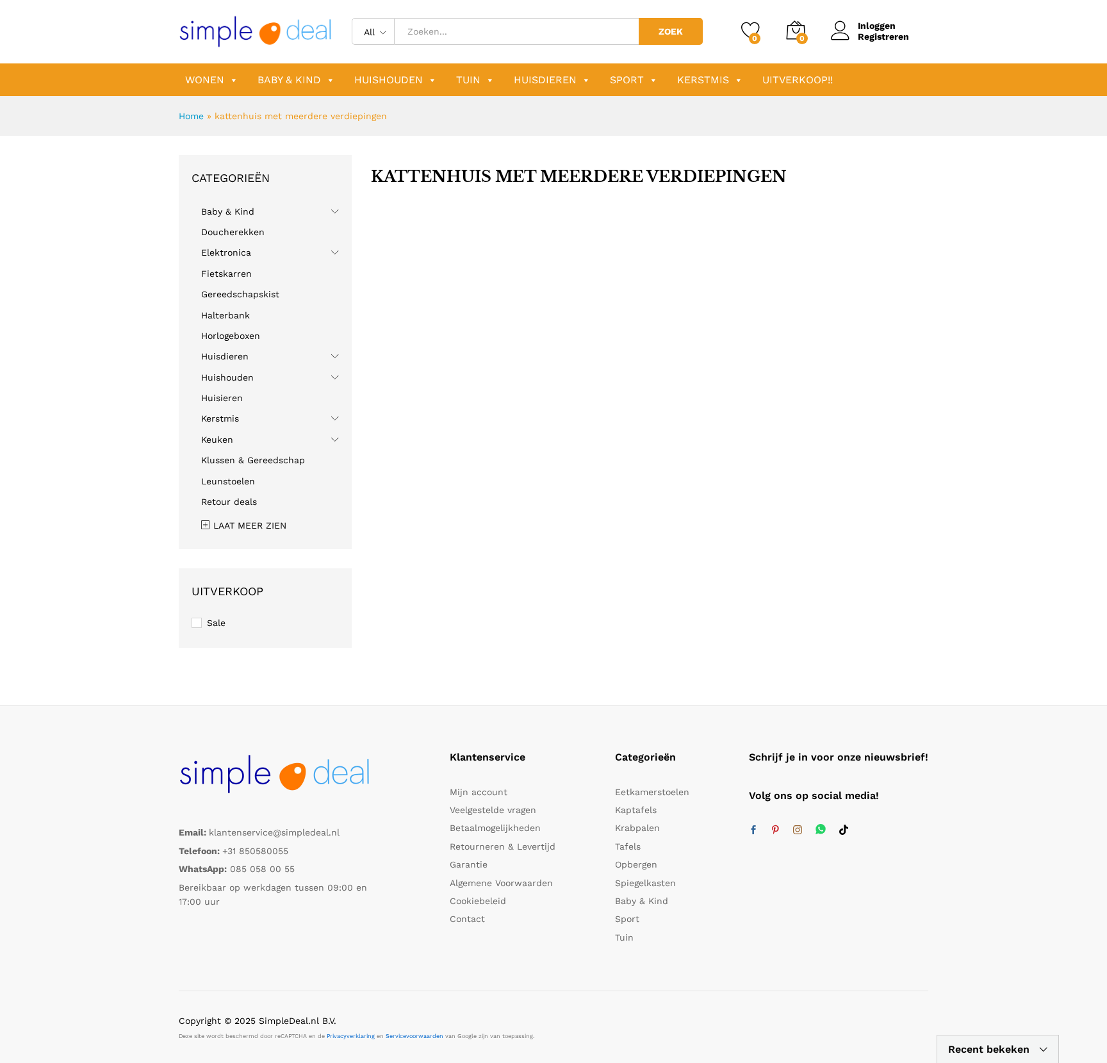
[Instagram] (797, 830)
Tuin (468, 80)
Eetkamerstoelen (652, 792)
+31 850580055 (255, 851)
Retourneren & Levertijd (502, 846)
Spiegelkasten (645, 883)
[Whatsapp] (820, 830)
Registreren (883, 36)
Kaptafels (636, 810)
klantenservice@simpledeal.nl (274, 832)
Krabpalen (637, 828)
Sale (216, 623)
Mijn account (478, 792)
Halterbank (225, 315)
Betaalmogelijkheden (495, 828)
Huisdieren (545, 80)
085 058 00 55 (262, 869)
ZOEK (671, 31)
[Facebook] (753, 830)
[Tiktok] (843, 830)
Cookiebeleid (478, 901)
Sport (627, 80)
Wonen (204, 80)
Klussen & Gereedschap (253, 460)
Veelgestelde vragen (493, 810)
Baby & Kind (289, 80)
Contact (467, 919)
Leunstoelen (228, 481)
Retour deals (229, 502)
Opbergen (636, 864)
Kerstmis (703, 80)
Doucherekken (233, 232)
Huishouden (388, 80)
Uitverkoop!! (797, 80)
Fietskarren (226, 273)
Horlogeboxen (230, 336)
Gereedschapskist (240, 294)
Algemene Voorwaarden (501, 883)
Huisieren (222, 398)
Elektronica (226, 252)
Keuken (217, 439)
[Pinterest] (775, 830)
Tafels (628, 846)
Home (191, 116)
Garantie (469, 864)
